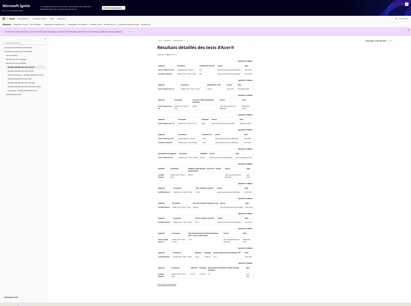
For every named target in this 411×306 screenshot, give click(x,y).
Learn (160, 40)
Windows (167, 40)
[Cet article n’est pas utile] (391, 41)
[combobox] (24, 43)
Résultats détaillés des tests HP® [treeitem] (19, 79)
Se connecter (403, 19)
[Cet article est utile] (389, 41)
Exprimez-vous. (132, 32)
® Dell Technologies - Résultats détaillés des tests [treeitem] (25, 75)
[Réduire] (45, 38)
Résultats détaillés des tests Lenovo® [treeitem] (21, 83)
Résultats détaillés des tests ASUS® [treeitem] (20, 71)
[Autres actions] (252, 40)
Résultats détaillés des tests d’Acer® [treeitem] (21, 67)
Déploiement (178, 40)
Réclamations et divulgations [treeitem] (16, 59)
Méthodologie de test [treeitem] (13, 94)
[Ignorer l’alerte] (406, 4)
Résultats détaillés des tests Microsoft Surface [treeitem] (24, 87)
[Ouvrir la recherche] (396, 19)
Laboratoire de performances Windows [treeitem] (18, 48)
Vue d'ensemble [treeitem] (11, 55)
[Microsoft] (4, 18)
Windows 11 (173, 55)
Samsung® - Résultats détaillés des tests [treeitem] (22, 90)
